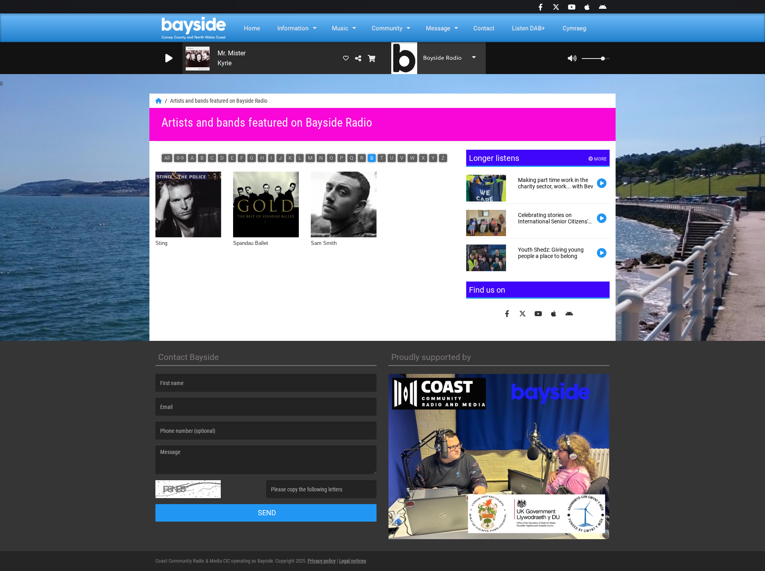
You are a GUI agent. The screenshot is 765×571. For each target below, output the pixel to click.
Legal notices (352, 561)
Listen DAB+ (528, 28)
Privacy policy (321, 561)
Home (252, 28)
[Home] (159, 101)
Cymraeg (574, 28)
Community (387, 28)
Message (438, 28)
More (599, 159)
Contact (483, 28)
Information (292, 28)
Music (340, 28)
